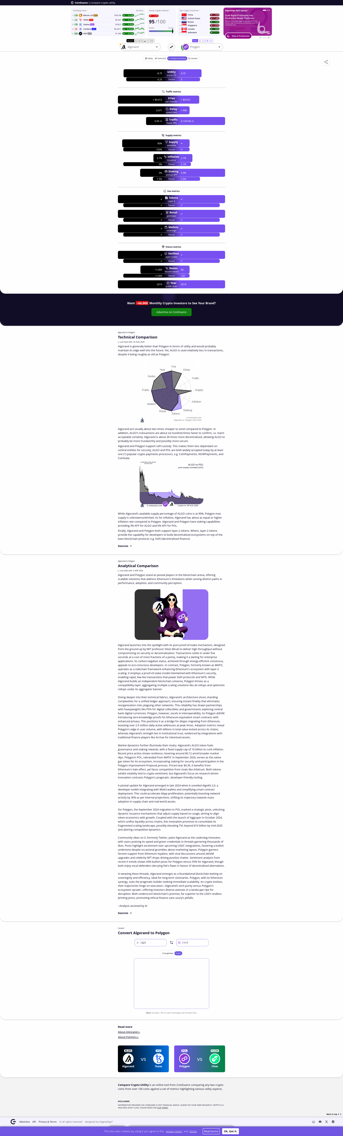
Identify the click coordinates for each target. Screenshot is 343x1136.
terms (193, 1131)
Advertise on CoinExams (171, 312)
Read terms (211, 1131)
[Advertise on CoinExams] (269, 10)
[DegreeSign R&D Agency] (263, 10)
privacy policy (174, 1131)
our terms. (162, 1107)
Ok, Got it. (230, 1131)
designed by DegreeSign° (99, 1121)
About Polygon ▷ (128, 1037)
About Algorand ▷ (129, 1032)
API (34, 1121)
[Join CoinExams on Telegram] (266, 10)
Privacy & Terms (48, 1121)
